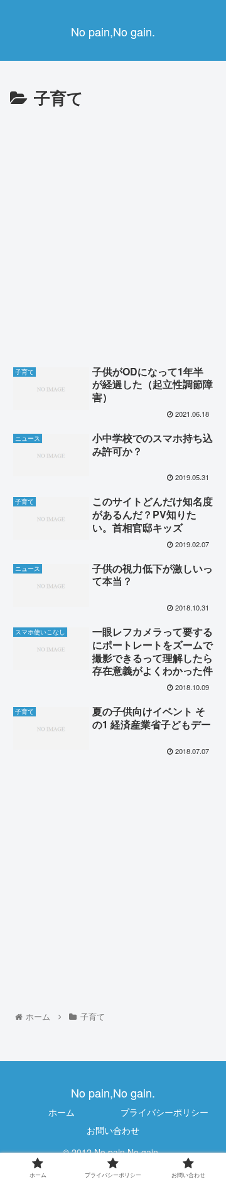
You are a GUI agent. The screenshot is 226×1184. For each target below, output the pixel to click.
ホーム (61, 1112)
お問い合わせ (113, 1130)
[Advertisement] (113, 231)
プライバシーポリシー (164, 1112)
